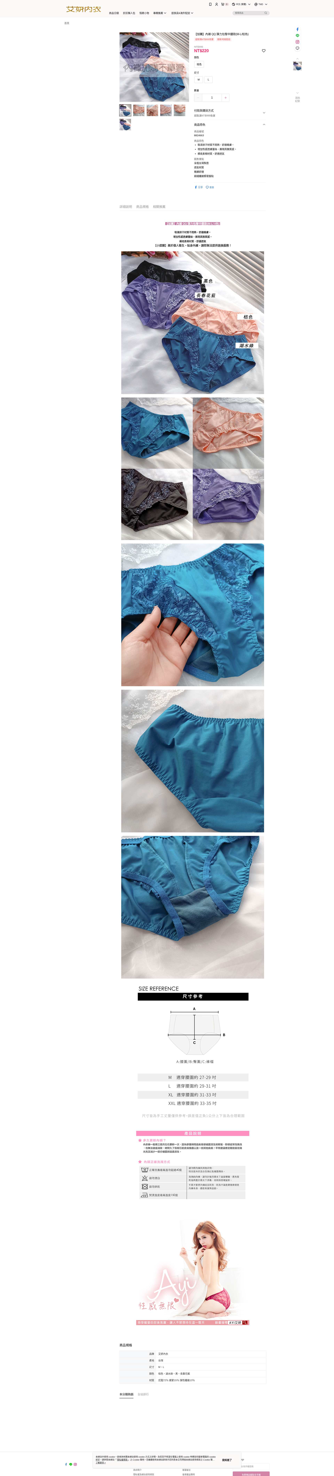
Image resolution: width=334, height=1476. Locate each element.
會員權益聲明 (188, 1474)
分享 (200, 187)
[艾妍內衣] (83, 9)
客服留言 (186, 1470)
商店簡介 (137, 1470)
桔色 (199, 64)
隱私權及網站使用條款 (143, 1474)
